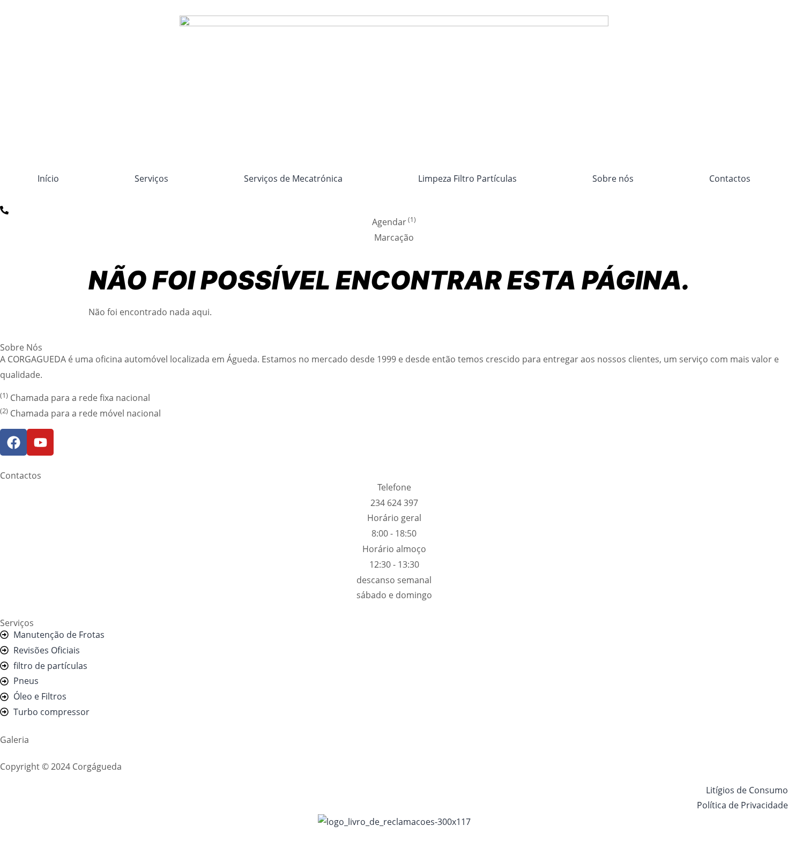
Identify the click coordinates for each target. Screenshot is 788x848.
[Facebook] (13, 442)
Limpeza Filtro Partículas (467, 178)
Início (48, 178)
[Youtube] (40, 442)
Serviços (151, 178)
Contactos (729, 178)
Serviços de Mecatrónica (293, 178)
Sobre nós (613, 178)
